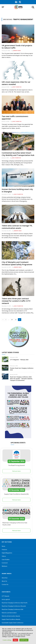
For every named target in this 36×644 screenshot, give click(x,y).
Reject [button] (15, 640)
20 (12, 319)
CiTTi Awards (5, 596)
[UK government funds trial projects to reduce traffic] (18, 34)
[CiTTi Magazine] (18, 7)
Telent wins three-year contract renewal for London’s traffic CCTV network (16, 300)
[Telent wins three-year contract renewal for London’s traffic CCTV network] (18, 287)
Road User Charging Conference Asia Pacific (15, 602)
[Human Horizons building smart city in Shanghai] (18, 177)
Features (4, 549)
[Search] (32, 7)
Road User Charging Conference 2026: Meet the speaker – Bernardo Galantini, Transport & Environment (21, 378)
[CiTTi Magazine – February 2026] (5, 359)
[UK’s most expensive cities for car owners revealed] (18, 70)
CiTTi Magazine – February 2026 (19, 359)
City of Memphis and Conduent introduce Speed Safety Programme (17, 263)
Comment (5, 563)
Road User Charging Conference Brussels (14, 606)
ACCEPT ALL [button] (23, 640)
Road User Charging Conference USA (12, 609)
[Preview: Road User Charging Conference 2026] (5, 368)
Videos (4, 556)
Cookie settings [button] (7, 640)
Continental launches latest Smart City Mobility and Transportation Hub (18, 154)
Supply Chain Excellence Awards (11, 619)
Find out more (16, 471)
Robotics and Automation (9, 612)
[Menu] (3, 7)
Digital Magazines (7, 553)
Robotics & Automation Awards (11, 616)
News (3, 546)
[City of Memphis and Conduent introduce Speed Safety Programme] (18, 250)
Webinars (4, 566)
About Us (4, 581)
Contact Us (5, 584)
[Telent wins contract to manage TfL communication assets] (18, 214)
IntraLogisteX (6, 599)
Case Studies (6, 559)
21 (15, 319)
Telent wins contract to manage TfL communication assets (17, 226)
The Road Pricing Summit (16, 465)
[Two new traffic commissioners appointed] (18, 104)
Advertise (5, 578)
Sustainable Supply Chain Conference (12, 622)
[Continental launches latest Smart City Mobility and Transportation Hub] (18, 141)
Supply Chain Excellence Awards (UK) (16, 494)
